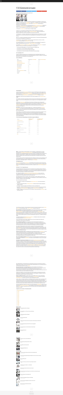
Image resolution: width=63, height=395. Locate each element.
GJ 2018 (18, 291)
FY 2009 (18, 301)
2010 (39, 26)
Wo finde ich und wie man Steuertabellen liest (25, 338)
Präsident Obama (23, 28)
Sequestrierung (22, 44)
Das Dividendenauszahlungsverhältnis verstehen (26, 341)
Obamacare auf (42, 231)
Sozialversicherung (22, 102)
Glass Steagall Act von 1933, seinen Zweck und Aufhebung (27, 311)
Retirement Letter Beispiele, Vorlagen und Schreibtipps (26, 377)
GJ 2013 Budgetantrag (31, 119)
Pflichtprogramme (42, 96)
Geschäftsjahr (28, 22)
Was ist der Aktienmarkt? (23, 358)
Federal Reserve (22, 70)
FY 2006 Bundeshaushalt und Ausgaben (25, 314)
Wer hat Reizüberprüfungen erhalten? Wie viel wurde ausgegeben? (28, 323)
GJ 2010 (18, 300)
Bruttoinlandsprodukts (19, 277)
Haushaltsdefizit (27, 162)
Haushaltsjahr (18, 162)
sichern (29, 265)
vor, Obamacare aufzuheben (32, 31)
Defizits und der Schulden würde (25, 285)
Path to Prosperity (30, 208)
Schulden (45, 207)
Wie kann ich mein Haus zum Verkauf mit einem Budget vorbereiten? (28, 361)
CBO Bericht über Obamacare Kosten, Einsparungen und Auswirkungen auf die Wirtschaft (30, 320)
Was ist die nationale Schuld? (23, 317)
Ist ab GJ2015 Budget (42, 59)
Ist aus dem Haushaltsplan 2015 (40, 119)
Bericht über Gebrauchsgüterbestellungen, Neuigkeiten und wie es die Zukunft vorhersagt (30, 355)
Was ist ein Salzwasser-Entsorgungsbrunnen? (25, 374)
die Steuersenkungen (34, 26)
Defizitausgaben (39, 284)
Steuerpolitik (20, 6)
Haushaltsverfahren (35, 23)
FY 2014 (18, 296)
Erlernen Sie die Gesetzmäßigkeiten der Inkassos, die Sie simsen (27, 380)
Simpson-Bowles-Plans (34, 181)
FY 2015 (18, 295)
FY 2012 (18, 297)
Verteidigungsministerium (20, 120)
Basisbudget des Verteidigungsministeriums (26, 152)
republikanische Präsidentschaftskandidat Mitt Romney (31, 173)
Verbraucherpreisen (40, 211)
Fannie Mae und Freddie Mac (37, 240)
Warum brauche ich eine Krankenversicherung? (25, 383)
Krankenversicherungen (19, 211)
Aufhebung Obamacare (30, 183)
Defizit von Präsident (40, 164)
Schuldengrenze (33, 43)
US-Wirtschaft (17, 6)
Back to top (31, 391)
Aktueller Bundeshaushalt (20, 290)
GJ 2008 (18, 302)
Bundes (18, 208)
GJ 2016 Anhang (35, 159)
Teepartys (27, 23)
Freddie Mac (42, 189)
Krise (29, 43)
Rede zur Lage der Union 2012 (38, 25)
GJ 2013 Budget (34, 59)
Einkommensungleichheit (23, 26)
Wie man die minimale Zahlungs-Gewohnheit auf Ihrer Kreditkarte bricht (28, 352)
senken (41, 44)
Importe (20, 286)
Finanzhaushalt (27, 237)
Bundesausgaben (28, 44)
